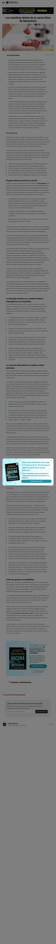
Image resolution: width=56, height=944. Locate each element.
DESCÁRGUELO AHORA (36, 481)
